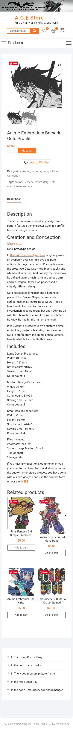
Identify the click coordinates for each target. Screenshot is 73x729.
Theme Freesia (39, 723)
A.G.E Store (29, 18)
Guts (52, 182)
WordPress (63, 723)
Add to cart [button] (21, 547)
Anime (26, 171)
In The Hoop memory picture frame (33, 673)
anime (18, 182)
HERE (24, 481)
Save (15, 63)
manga (46, 171)
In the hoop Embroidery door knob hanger (37, 690)
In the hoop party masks (26, 665)
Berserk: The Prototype (24, 255)
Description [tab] (14, 199)
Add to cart (27, 150)
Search (34, 31)
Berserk (36, 171)
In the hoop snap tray (24, 681)
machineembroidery (19, 186)
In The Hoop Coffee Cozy (26, 657)
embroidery (41, 182)
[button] (59, 65)
